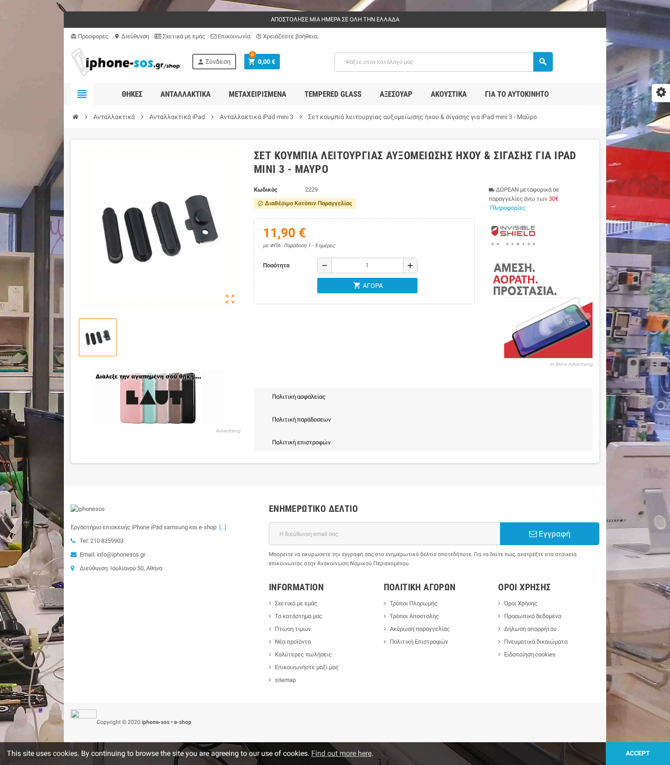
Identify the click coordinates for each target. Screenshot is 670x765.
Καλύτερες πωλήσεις (303, 654)
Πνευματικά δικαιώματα (535, 641)
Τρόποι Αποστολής (414, 616)
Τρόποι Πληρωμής (414, 603)
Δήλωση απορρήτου (530, 628)
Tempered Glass (332, 94)
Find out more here (341, 753)
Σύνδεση (214, 62)
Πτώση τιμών (293, 628)
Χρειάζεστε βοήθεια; (287, 36)
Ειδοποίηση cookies (530, 654)
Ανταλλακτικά (185, 94)
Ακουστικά (449, 94)
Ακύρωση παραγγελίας (420, 628)
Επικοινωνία (233, 36)
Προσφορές (89, 36)
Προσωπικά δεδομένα (532, 616)
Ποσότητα (276, 265)
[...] (221, 527)
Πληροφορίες (508, 207)
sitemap (285, 680)
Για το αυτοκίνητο (517, 94)
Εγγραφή (554, 533)
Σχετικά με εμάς (183, 36)
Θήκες (132, 94)
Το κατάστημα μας (298, 616)
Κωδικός (266, 189)
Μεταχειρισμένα (257, 94)
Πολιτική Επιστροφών (419, 641)
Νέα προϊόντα (293, 641)
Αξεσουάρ (396, 94)
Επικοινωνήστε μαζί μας (307, 667)
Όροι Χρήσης (520, 603)
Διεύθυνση (131, 36)
